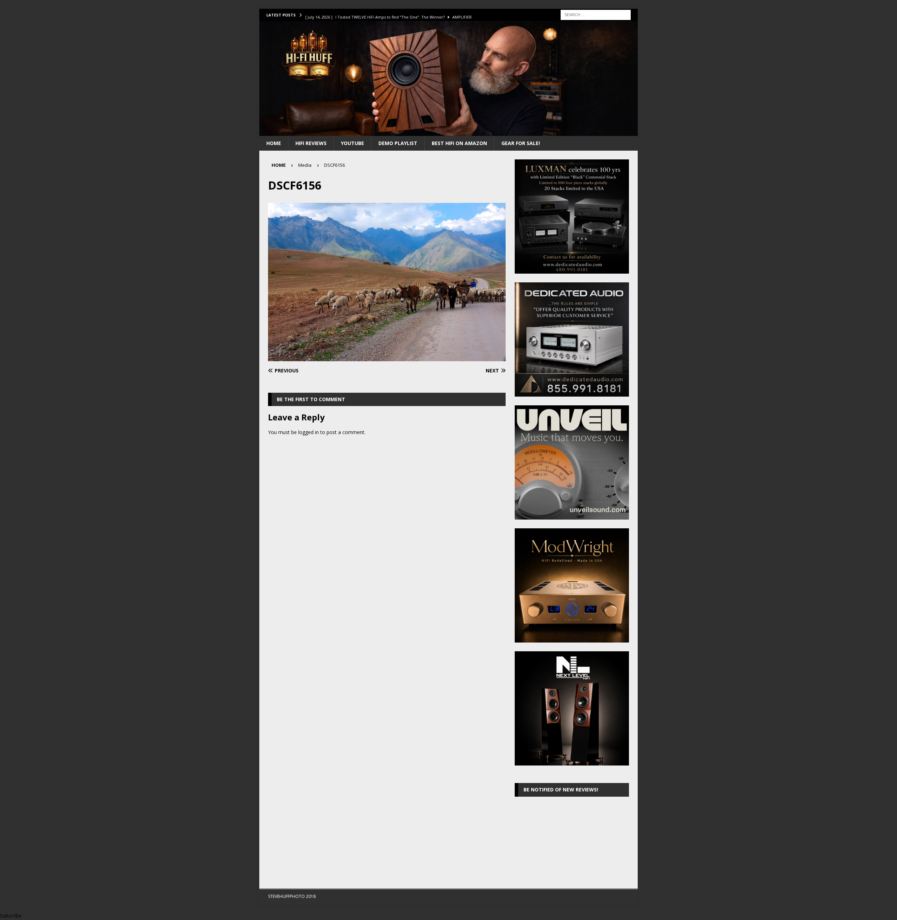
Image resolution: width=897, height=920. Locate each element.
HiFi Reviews (311, 143)
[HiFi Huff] (448, 131)
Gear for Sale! (520, 143)
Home (273, 143)
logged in (308, 432)
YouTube (352, 143)
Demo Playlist (397, 143)
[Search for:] (596, 14)
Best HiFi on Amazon (459, 143)
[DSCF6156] (387, 357)
